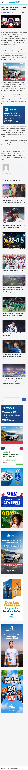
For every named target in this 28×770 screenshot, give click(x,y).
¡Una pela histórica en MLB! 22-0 (14, 249)
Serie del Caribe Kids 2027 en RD (14, 270)
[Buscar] (24, 399)
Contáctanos (5, 768)
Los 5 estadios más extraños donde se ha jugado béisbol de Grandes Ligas (13, 289)
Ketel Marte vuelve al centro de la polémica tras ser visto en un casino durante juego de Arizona (14, 200)
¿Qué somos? (15, 768)
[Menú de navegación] (2, 2)
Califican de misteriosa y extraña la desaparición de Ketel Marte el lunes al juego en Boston (14, 225)
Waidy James (6, 12)
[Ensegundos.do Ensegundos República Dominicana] (14, 2)
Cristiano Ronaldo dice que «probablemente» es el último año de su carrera (13, 356)
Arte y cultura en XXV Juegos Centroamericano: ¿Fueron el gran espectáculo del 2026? (13, 381)
